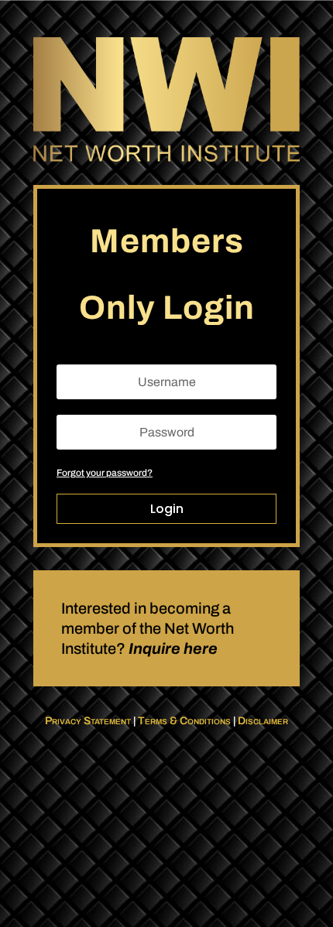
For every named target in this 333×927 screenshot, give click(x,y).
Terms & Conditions (184, 721)
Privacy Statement (88, 721)
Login (167, 509)
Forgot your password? (105, 472)
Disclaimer (263, 721)
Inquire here (173, 648)
